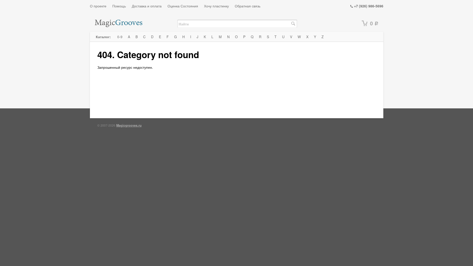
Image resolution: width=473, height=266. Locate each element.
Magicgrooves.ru (129, 125)
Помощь (119, 5)
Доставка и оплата (147, 5)
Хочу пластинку (216, 5)
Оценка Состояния (183, 5)
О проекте (98, 5)
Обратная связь (247, 5)
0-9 (119, 36)
